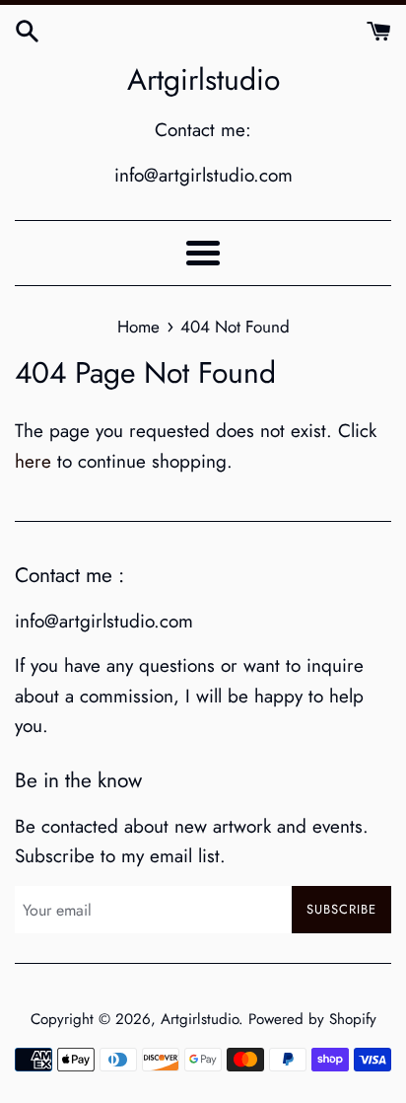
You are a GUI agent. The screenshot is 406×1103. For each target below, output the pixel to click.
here (33, 461)
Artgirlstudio (203, 80)
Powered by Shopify (312, 1019)
